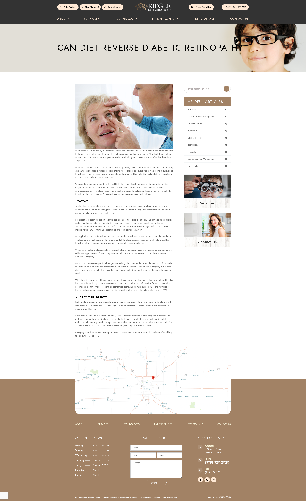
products (192, 151)
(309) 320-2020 (217, 462)
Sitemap (157, 497)
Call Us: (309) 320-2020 (236, 7)
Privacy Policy (145, 497)
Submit (155, 482)
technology (193, 144)
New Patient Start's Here (201, 7)
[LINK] (62, 6)
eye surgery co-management (201, 159)
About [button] (62, 18)
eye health (193, 166)
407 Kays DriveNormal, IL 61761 (214, 451)
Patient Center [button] (164, 18)
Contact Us (239, 19)
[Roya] (225, 497)
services (192, 109)
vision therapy (195, 137)
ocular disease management (201, 116)
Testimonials (204, 19)
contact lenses (195, 123)
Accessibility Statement (128, 497)
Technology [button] (125, 18)
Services (207, 203)
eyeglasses (193, 130)
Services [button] (91, 18)
